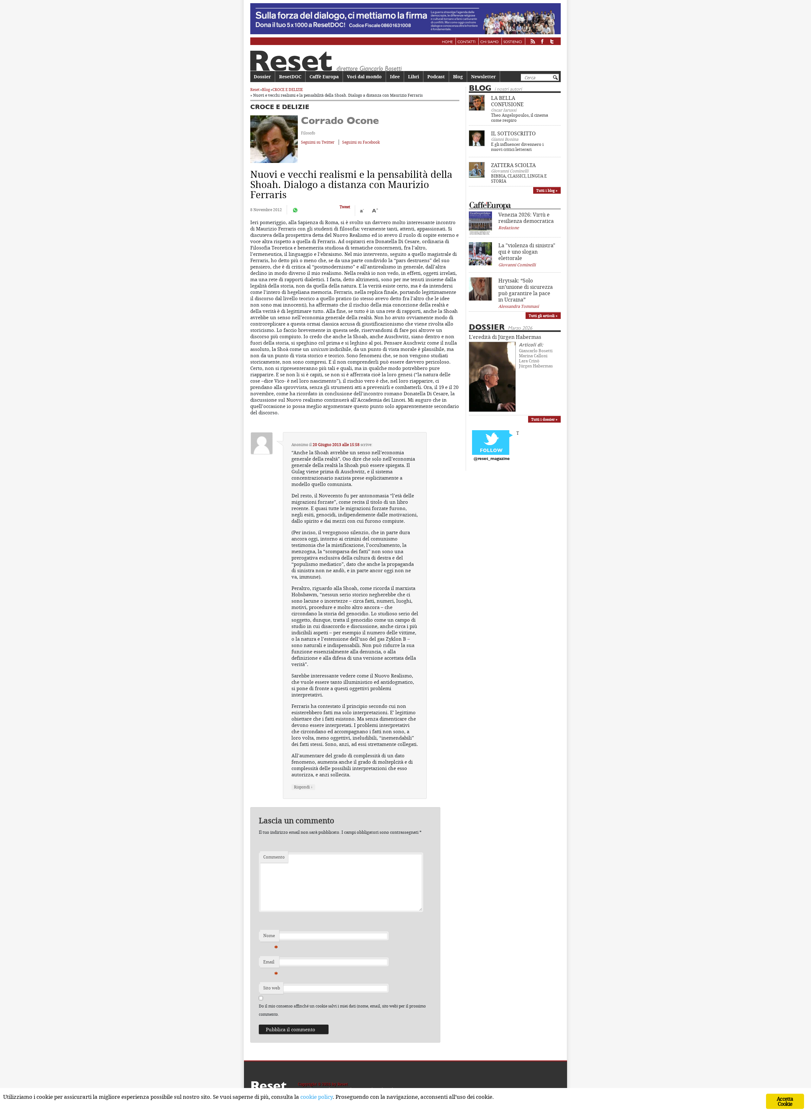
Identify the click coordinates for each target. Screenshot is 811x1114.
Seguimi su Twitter (318, 142)
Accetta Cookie (785, 1101)
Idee (395, 77)
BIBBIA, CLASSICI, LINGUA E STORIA (519, 178)
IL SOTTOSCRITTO (513, 133)
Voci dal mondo (364, 77)
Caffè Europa (324, 77)
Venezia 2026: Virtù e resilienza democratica (526, 217)
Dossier (262, 77)
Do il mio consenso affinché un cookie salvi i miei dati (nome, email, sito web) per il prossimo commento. (342, 1010)
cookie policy (316, 1096)
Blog (458, 77)
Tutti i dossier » (544, 419)
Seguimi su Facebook (361, 142)
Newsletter (483, 77)
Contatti (466, 42)
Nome (270, 937)
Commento (274, 857)
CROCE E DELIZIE (287, 89)
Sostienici (512, 42)
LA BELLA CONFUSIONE (507, 101)
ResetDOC (290, 77)
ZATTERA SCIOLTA (513, 165)
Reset (254, 89)
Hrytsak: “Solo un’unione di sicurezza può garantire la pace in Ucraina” (525, 290)
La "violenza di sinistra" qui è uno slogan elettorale (526, 252)
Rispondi (303, 787)
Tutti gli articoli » (543, 315)
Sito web (271, 988)
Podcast (436, 77)
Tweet (345, 207)
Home (447, 42)
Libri (413, 77)
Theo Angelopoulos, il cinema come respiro (519, 118)
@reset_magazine (492, 459)
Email (270, 963)
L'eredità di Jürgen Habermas (505, 337)
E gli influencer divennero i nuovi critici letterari (517, 147)
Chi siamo (489, 42)
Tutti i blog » (547, 190)
